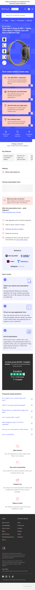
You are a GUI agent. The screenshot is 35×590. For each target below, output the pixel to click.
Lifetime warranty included (14, 229)
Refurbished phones (8, 537)
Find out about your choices (11, 212)
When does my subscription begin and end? (15, 411)
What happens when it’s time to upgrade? (12, 423)
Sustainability (6, 525)
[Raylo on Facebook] (3, 577)
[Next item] (32, 2)
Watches (29, 20)
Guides (20, 531)
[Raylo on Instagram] (6, 577)
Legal (19, 534)
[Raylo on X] (9, 577)
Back (6, 20)
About (4, 540)
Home (13, 20)
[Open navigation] (32, 9)
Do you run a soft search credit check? (15, 429)
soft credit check (22, 239)
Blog (3, 531)
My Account (5, 522)
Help (19, 522)
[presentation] (17, 53)
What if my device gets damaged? (13, 405)
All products (20, 20)
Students (20, 537)
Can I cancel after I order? (11, 417)
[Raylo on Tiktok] (13, 577)
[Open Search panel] (25, 9)
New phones (5, 534)
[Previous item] (2, 2)
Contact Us (21, 525)
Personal (14, 9)
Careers (20, 528)
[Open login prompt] (29, 9)
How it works (6, 528)
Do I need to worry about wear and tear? (13, 399)
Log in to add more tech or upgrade (17, 145)
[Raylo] (6, 9)
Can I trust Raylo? (8, 434)
